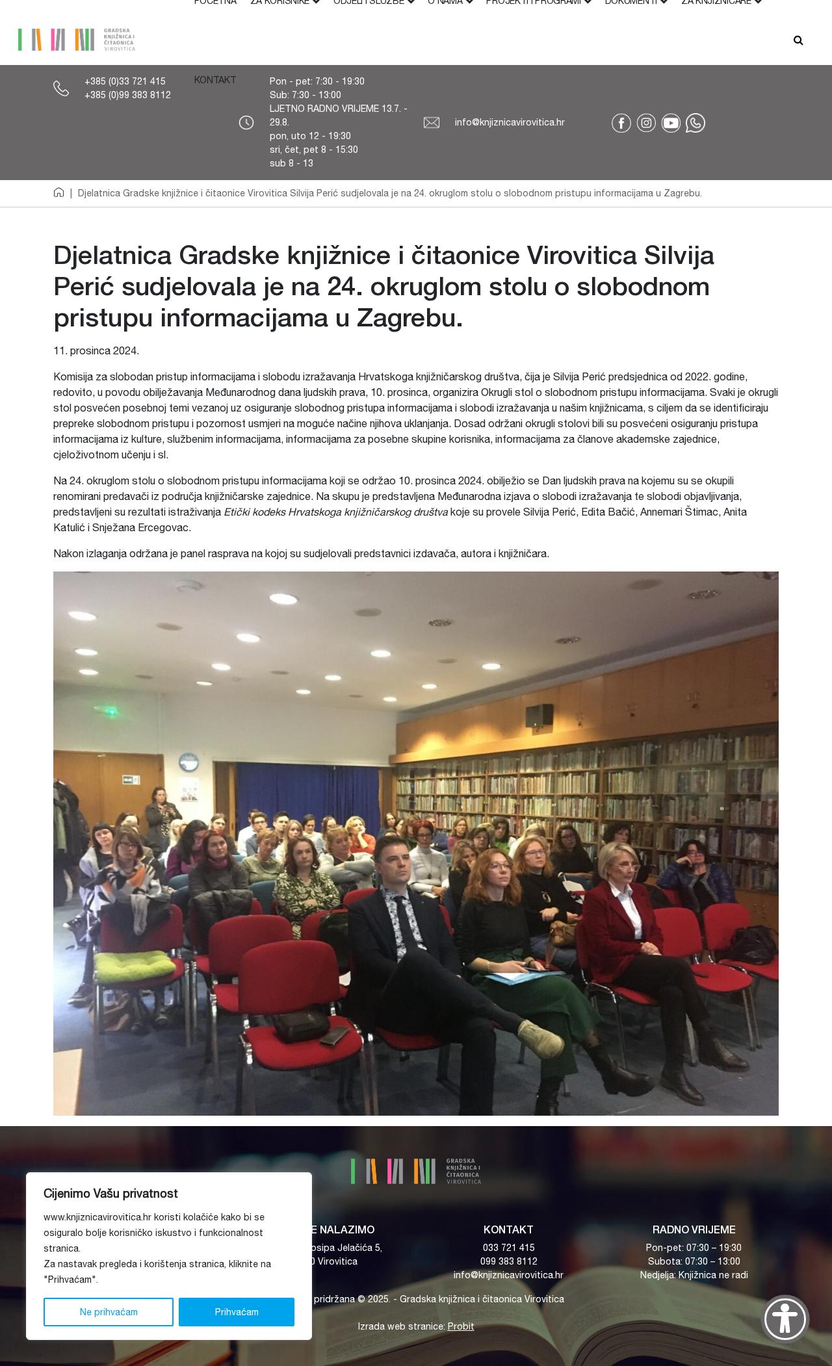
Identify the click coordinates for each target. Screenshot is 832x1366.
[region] (169, 1256)
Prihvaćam (237, 1312)
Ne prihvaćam (109, 1312)
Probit (461, 1326)
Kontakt (215, 80)
